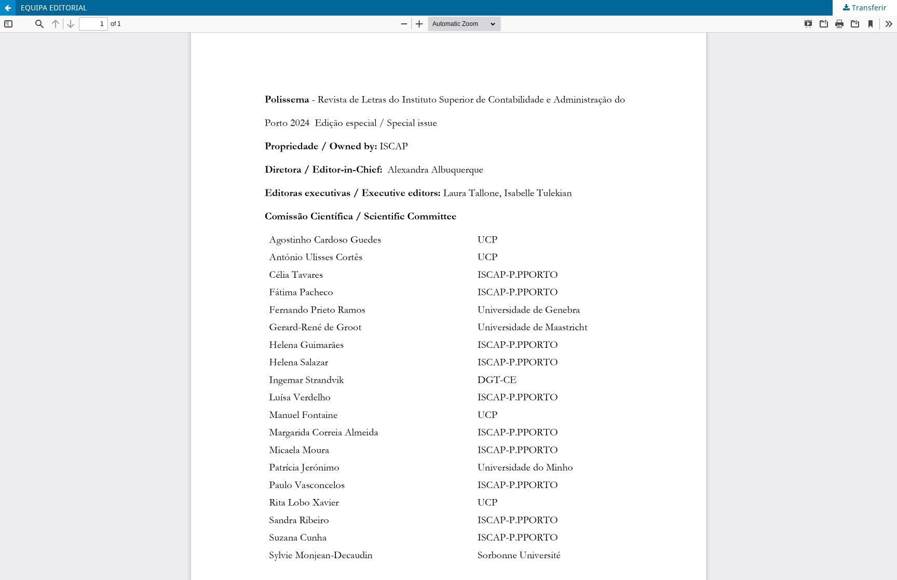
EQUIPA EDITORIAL (54, 7)
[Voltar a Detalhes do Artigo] (8, 8)
